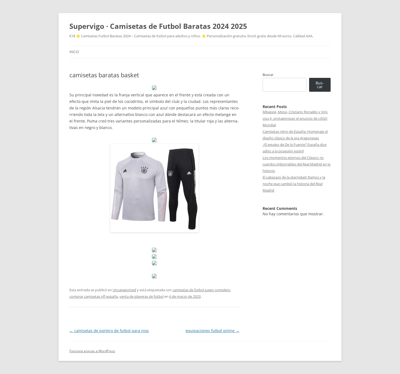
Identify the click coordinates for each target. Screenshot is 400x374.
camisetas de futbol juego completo (201, 289)
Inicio (74, 52)
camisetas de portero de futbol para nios (109, 330)
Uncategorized (124, 289)
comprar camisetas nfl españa (93, 296)
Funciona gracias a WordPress (92, 351)
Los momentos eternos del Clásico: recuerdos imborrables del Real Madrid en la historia (296, 164)
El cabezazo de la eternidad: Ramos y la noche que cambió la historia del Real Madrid (294, 184)
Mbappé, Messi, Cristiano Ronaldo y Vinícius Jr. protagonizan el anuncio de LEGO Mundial (295, 118)
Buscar (268, 74)
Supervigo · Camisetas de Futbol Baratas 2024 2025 (158, 26)
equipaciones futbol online (212, 330)
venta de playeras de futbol (141, 296)
